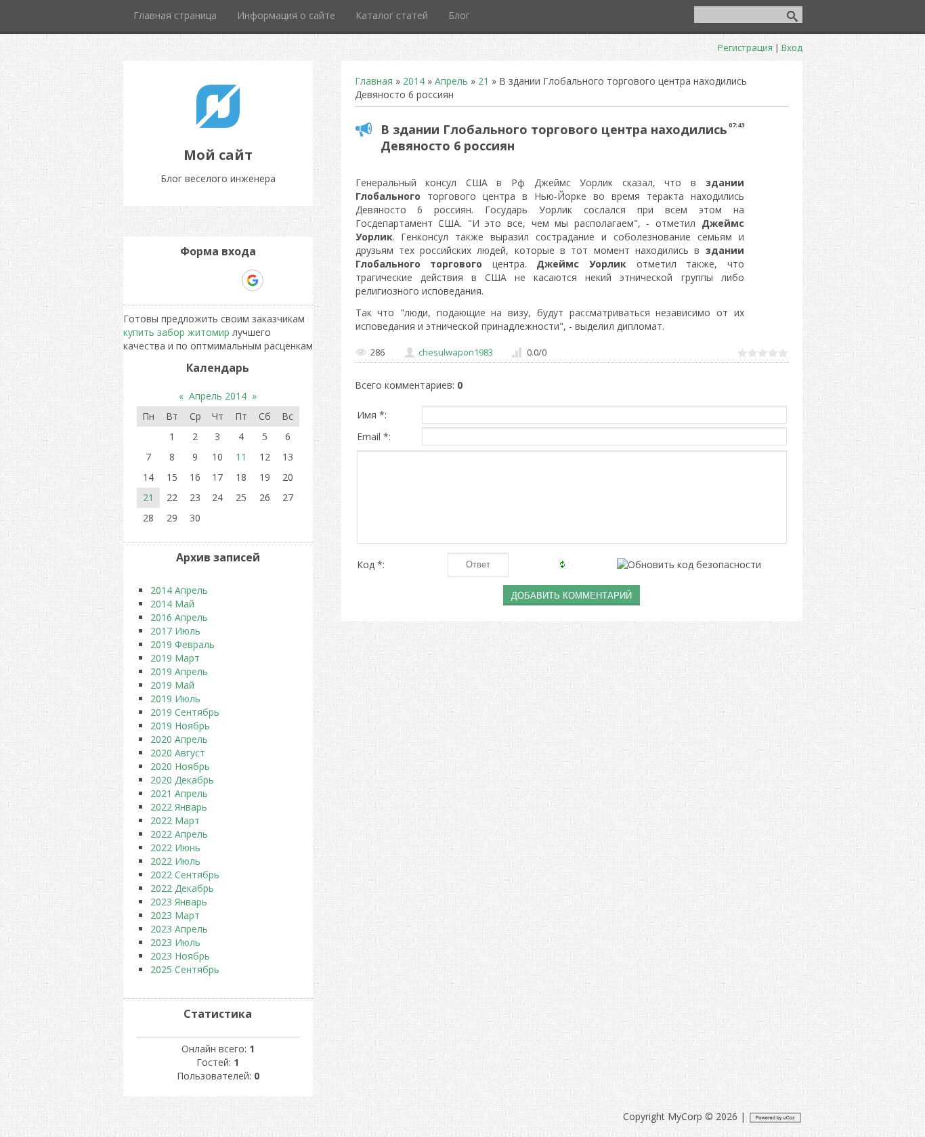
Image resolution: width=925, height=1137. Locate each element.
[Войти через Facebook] (206, 280)
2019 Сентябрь (184, 712)
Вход (791, 47)
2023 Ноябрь (180, 955)
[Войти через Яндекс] (229, 280)
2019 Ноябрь (180, 725)
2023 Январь (178, 901)
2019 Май (172, 685)
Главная (374, 80)
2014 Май (172, 603)
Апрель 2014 (217, 395)
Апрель (451, 80)
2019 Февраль (182, 644)
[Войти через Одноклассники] (276, 280)
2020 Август (177, 752)
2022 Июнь (175, 847)
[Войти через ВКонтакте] (183, 280)
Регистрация (745, 47)
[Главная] (218, 124)
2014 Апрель (179, 590)
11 (241, 456)
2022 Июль (175, 861)
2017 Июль (175, 630)
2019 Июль (175, 698)
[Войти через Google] (252, 280)
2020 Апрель (179, 739)
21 (483, 80)
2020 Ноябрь (180, 766)
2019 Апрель (179, 671)
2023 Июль (175, 942)
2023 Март (175, 915)
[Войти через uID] (160, 280)
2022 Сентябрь (184, 874)
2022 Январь (178, 806)
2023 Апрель (179, 928)
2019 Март (175, 657)
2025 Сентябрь (184, 969)
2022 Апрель (179, 834)
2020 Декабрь (182, 779)
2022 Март (175, 820)
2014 (414, 80)
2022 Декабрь (182, 888)
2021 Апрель (179, 793)
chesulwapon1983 (455, 352)
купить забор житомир (176, 332)
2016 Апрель (179, 617)
